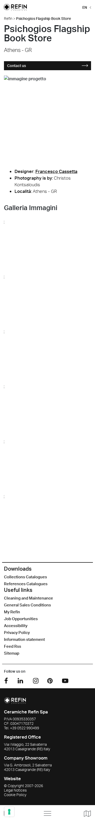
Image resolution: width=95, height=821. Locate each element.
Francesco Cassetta (56, 171)
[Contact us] (18, 813)
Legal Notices (15, 790)
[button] (85, 7)
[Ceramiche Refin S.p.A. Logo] (15, 700)
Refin (8, 18)
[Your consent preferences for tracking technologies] (9, 812)
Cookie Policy (15, 794)
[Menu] (47, 813)
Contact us (16, 65)
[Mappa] (85, 813)
